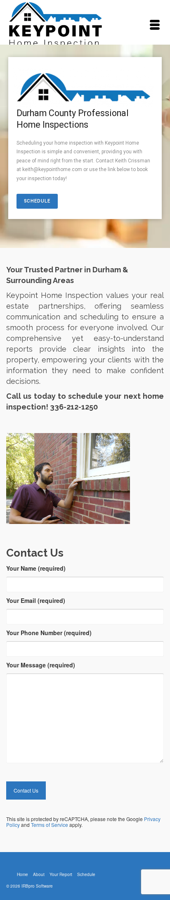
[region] (85, 146)
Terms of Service (49, 824)
